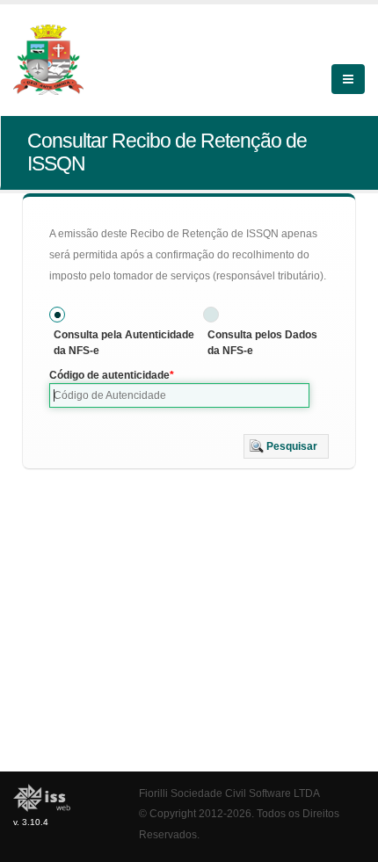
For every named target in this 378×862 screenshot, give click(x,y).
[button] (286, 446)
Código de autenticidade (109, 375)
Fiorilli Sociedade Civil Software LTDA (229, 793)
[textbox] (179, 395)
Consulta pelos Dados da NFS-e (262, 343)
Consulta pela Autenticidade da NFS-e (124, 343)
